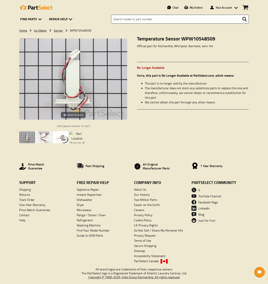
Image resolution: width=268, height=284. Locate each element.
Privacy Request (145, 235)
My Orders (196, 7)
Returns (24, 194)
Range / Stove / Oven (91, 215)
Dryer (80, 205)
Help (22, 220)
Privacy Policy (143, 215)
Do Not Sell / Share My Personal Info (158, 230)
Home (23, 30)
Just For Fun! (206, 220)
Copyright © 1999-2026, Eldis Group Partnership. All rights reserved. (134, 277)
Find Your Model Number (93, 230)
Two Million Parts (145, 200)
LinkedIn (204, 208)
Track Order (27, 200)
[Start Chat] (259, 272)
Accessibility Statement (150, 256)
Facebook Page (208, 202)
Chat (175, 7)
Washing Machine (88, 225)
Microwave (84, 210)
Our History (142, 194)
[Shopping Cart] (245, 7)
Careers (139, 210)
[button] (31, 19)
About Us (140, 189)
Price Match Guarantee (34, 210)
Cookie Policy (142, 220)
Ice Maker (40, 30)
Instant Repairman (89, 194)
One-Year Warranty (32, 205)
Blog (201, 214)
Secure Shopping (145, 246)
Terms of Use (142, 240)
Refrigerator (85, 220)
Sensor (58, 30)
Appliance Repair (88, 189)
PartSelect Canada (146, 261)
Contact (24, 215)
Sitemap (139, 251)
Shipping (25, 189)
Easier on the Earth (147, 205)
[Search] (244, 19)
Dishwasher (84, 200)
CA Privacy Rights (146, 225)
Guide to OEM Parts (90, 235)
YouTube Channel (209, 196)
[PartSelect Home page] (36, 7)
